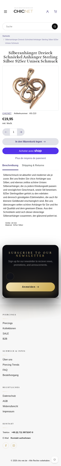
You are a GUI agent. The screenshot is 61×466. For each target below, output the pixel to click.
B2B (5, 339)
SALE (6, 333)
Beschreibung (10, 165)
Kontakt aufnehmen (21, 438)
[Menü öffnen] (5, 11)
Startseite (6, 36)
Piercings (8, 323)
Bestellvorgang (11, 375)
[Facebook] (6, 445)
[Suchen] (55, 26)
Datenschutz (9, 396)
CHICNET (7, 113)
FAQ (5, 370)
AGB (5, 401)
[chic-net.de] (23, 11)
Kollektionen (9, 328)
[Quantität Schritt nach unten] (6, 132)
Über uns (7, 359)
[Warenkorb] (55, 11)
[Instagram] (14, 445)
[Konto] (47, 11)
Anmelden (29, 287)
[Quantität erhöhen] (21, 132)
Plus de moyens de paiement (30, 158)
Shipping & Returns (33, 165)
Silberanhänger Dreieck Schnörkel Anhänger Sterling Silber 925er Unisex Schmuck (31, 41)
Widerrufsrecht (10, 406)
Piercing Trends (11, 364)
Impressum (8, 411)
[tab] (12, 166)
